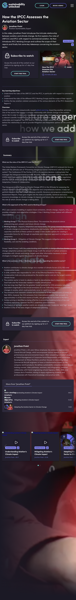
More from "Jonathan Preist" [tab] (18, 384)
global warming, (42, 110)
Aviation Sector (68, 41)
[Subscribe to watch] (57, 60)
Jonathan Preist (9, 457)
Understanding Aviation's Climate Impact (28, 393)
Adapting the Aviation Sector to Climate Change (30, 407)
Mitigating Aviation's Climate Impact (26, 400)
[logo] (13, 5)
